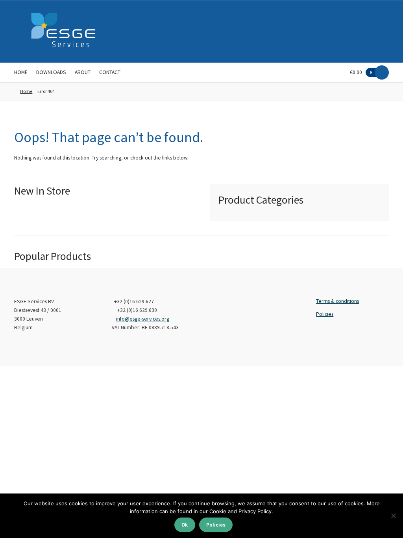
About (83, 72)
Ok (184, 525)
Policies (324, 314)
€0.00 (361, 72)
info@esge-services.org (142, 318)
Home (21, 72)
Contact (109, 72)
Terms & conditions (337, 301)
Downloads (51, 72)
